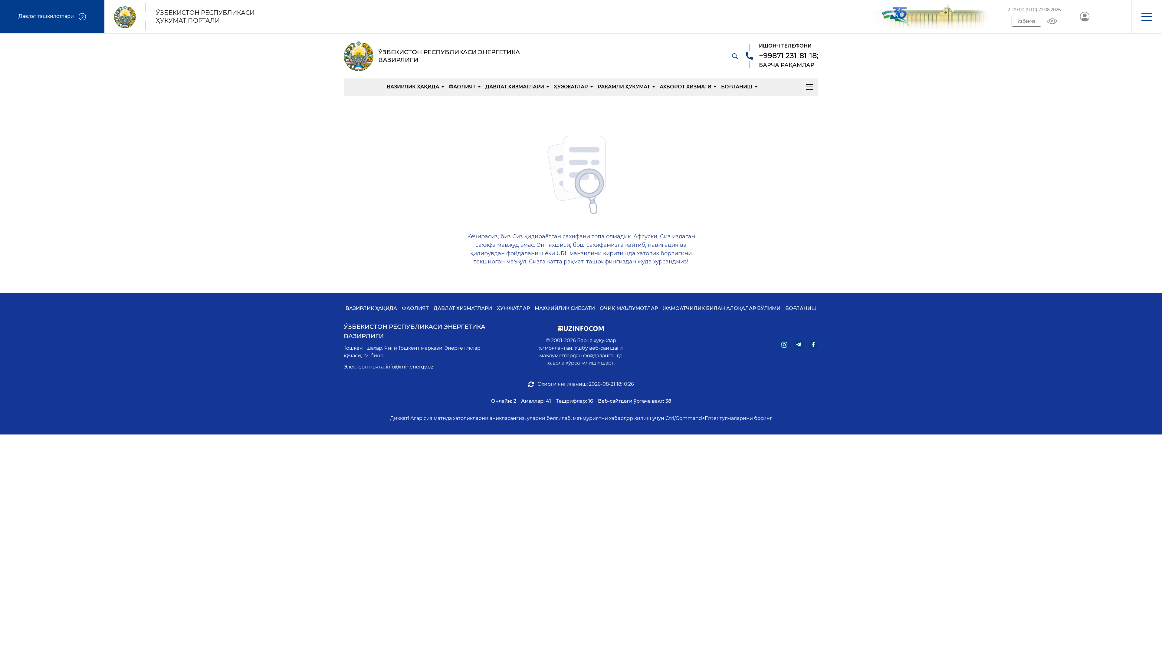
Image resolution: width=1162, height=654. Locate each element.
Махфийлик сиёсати (565, 308)
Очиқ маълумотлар (629, 308)
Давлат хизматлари (514, 87)
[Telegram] (799, 344)
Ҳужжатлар (571, 87)
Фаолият (462, 87)
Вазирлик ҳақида (413, 87)
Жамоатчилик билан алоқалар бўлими (721, 308)
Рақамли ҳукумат (624, 87)
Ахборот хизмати (685, 87)
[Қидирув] (735, 56)
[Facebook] (813, 344)
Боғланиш (737, 87)
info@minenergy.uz (409, 367)
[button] (1146, 16)
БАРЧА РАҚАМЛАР (786, 65)
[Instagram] (784, 344)
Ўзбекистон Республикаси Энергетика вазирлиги (414, 331)
